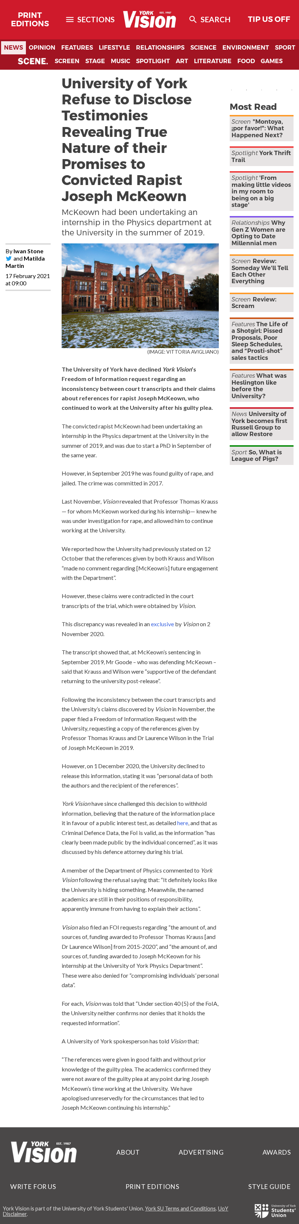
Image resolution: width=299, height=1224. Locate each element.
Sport (285, 47)
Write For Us (33, 1186)
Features (77, 47)
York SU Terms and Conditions (180, 1208)
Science (203, 47)
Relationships (160, 47)
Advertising (201, 1152)
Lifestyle (114, 47)
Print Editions (30, 19)
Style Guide (269, 1186)
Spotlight (153, 61)
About (128, 1152)
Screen (67, 61)
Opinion (42, 47)
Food (246, 61)
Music (120, 61)
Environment (245, 47)
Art (182, 61)
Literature (213, 61)
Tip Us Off (269, 19)
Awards (277, 1152)
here (182, 822)
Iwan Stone (28, 250)
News (13, 47)
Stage (95, 61)
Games (272, 61)
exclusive (162, 623)
